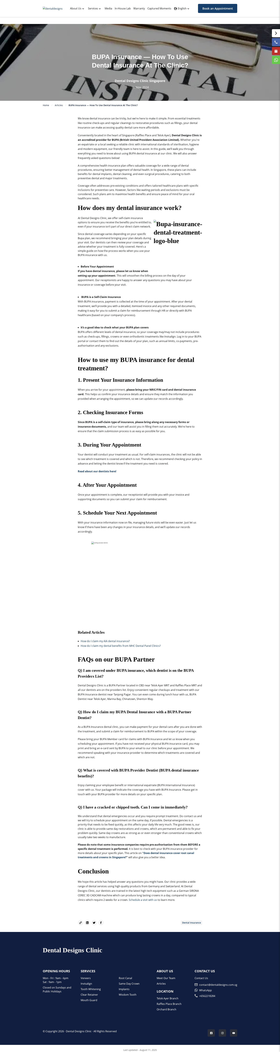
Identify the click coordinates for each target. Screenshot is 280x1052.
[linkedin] (87, 922)
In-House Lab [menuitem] (123, 8)
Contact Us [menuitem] (201, 978)
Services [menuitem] (93, 8)
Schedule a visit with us (143, 900)
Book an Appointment (217, 8)
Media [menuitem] (108, 8)
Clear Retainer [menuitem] (89, 994)
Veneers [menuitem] (86, 978)
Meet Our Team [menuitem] (166, 978)
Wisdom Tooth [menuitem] (127, 994)
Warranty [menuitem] (139, 8)
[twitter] (94, 922)
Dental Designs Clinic (79, 1031)
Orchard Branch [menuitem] (166, 1009)
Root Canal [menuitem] (125, 978)
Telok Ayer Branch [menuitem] (167, 998)
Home (46, 105)
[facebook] (101, 922)
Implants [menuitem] (124, 989)
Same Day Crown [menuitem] (129, 983)
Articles (59, 105)
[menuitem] (75, 8)
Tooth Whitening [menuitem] (91, 989)
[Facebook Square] (211, 1033)
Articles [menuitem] (161, 983)
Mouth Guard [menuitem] (89, 1000)
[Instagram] (222, 1033)
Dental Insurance (191, 922)
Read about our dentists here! (97, 471)
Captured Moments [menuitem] (159, 8)
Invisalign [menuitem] (86, 983)
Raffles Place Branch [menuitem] (169, 1004)
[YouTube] (233, 1033)
